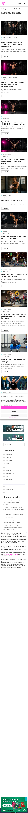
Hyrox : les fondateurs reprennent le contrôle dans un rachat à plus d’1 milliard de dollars (13, 516)
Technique (14, 37)
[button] (26, 395)
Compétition (9, 470)
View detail (5, 56)
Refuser (14, 411)
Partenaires (9, 479)
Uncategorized (9, 489)
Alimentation (9, 460)
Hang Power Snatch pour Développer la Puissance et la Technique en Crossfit (13, 317)
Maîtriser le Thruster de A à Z (12, 200)
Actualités (8, 457)
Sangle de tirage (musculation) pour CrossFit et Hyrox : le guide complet (12, 502)
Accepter (14, 407)
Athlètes (5, 231)
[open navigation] (25, 3)
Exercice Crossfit (7, 37)
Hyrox (7, 476)
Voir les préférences (14, 415)
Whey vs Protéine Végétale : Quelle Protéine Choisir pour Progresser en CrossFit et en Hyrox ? (13, 527)
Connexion (19, 3)
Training (8, 486)
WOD (7, 492)
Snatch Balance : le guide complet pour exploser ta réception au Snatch (14, 162)
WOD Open (4, 9)
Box (6, 467)
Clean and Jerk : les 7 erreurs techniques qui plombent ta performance (12, 45)
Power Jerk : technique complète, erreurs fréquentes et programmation (13, 84)
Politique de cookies (13, 417)
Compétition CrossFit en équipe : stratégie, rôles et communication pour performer (13, 509)
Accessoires (9, 454)
